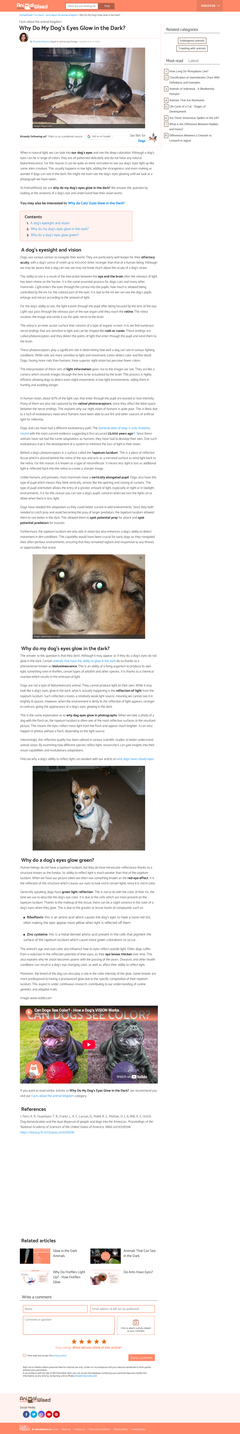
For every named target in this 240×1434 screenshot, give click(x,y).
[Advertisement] (89, 1186)
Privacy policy (121, 1429)
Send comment (141, 1358)
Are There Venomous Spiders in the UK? (194, 118)
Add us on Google (101, 137)
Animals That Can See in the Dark (140, 1254)
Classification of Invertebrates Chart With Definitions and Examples (194, 80)
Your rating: (63, 1348)
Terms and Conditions (99, 1429)
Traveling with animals (192, 48)
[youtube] (49, 1414)
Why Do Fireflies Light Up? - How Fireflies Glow (69, 1277)
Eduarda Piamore (41, 42)
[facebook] (26, 1414)
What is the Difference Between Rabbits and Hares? (193, 127)
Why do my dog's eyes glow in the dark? (60, 229)
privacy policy (60, 1356)
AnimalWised (25, 15)
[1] (134, 433)
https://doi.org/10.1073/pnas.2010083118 (47, 1132)
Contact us (79, 1429)
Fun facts (38, 15)
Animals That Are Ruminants (187, 100)
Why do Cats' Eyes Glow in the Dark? (96, 203)
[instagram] (41, 1414)
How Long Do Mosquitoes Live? (188, 71)
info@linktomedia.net (85, 1376)
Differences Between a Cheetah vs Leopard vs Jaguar (190, 138)
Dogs (142, 141)
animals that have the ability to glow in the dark (84, 661)
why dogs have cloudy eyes (135, 759)
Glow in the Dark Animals (65, 1254)
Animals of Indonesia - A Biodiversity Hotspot (191, 91)
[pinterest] (56, 1414)
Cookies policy (138, 1429)
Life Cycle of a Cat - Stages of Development (187, 109)
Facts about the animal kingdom (61, 15)
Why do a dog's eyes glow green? (55, 235)
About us (66, 1429)
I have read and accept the (46, 1355)
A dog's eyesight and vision (50, 223)
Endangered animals (192, 40)
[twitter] (33, 1414)
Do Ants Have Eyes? (138, 1272)
